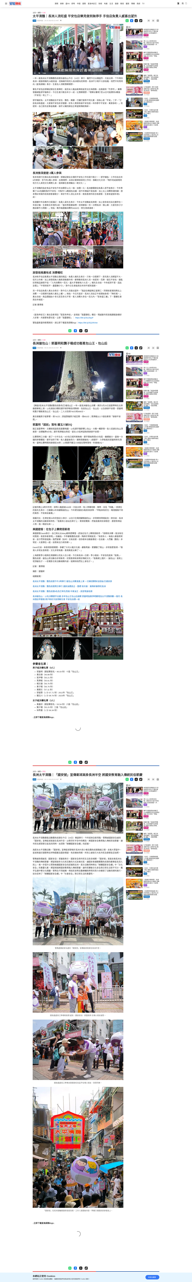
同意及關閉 (152, 1277)
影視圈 (146, 35)
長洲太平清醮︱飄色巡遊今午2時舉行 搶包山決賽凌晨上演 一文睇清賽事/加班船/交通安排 (72, 581)
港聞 (39, 13)
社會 (44, 13)
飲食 (145, 127)
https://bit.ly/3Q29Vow (88, 323)
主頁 (34, 13)
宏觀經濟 (146, 92)
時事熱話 (146, 81)
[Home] (15, 3)
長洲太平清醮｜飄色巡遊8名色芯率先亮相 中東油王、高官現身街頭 (62, 591)
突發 (44, 771)
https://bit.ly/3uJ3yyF (84, 318)
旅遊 (145, 46)
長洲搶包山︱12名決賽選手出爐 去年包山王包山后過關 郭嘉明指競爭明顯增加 (67, 596)
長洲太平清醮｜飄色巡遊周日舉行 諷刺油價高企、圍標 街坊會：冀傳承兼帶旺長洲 (69, 586)
